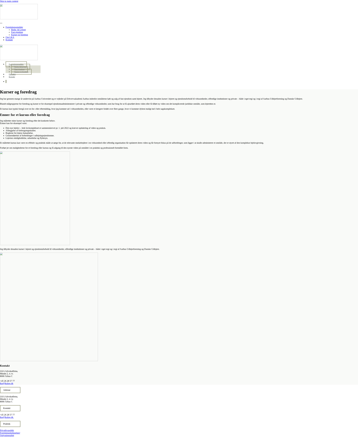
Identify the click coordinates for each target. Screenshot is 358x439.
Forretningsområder (14, 27)
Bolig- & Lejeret (18, 30)
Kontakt (9, 40)
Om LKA (10, 37)
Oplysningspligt (7, 435)
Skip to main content (9, 1)
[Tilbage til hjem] (19, 18)
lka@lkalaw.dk (6, 383)
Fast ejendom (17, 32)
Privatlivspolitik (7, 430)
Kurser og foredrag (19, 35)
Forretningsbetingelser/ (10, 433)
